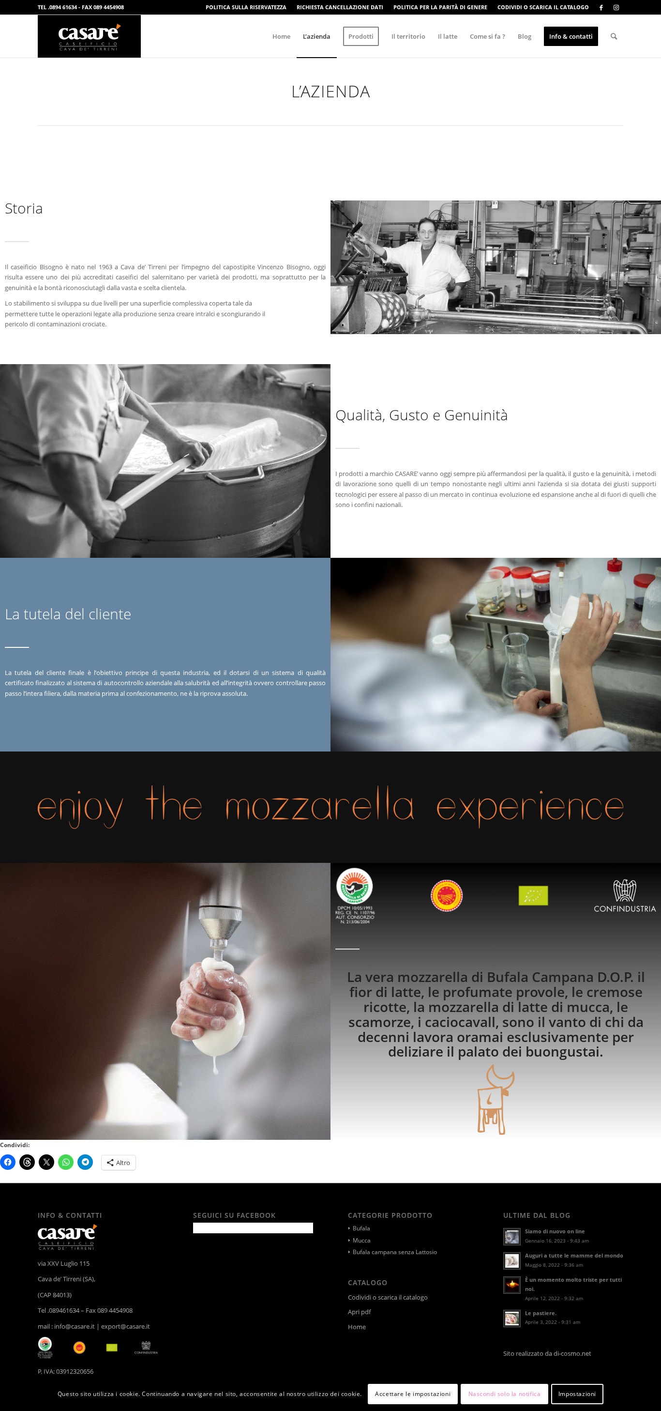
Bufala (361, 1228)
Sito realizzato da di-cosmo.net (548, 1353)
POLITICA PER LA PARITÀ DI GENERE (440, 7)
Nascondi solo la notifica (504, 1394)
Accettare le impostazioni (413, 1394)
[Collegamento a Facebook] (601, 7)
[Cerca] (613, 36)
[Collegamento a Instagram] (616, 7)
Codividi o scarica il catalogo (543, 7)
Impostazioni (577, 1394)
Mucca (362, 1240)
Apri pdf (359, 1311)
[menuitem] (246, 7)
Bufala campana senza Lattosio (395, 1252)
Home (357, 1326)
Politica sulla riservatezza (246, 7)
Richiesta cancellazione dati (340, 7)
